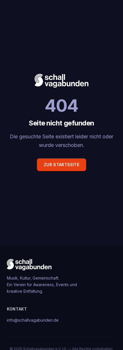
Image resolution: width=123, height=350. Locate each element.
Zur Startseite (61, 164)
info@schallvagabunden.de (33, 320)
